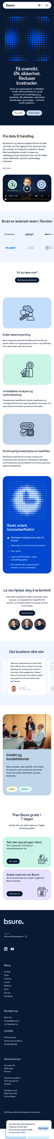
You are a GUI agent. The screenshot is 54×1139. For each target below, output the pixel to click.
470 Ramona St (10, 1090)
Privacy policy (10, 1037)
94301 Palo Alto (10, 1093)
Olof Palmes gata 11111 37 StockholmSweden (12, 1081)
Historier (7, 979)
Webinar (7, 986)
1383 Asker (8, 1068)
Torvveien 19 (9, 1065)
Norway (7, 1071)
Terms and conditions (13, 1041)
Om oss (7, 993)
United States (10, 1096)
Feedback (8, 996)
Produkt (7, 972)
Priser (6, 975)
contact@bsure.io (11, 1021)
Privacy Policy (20, 1133)
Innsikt (7, 982)
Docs (6, 989)
